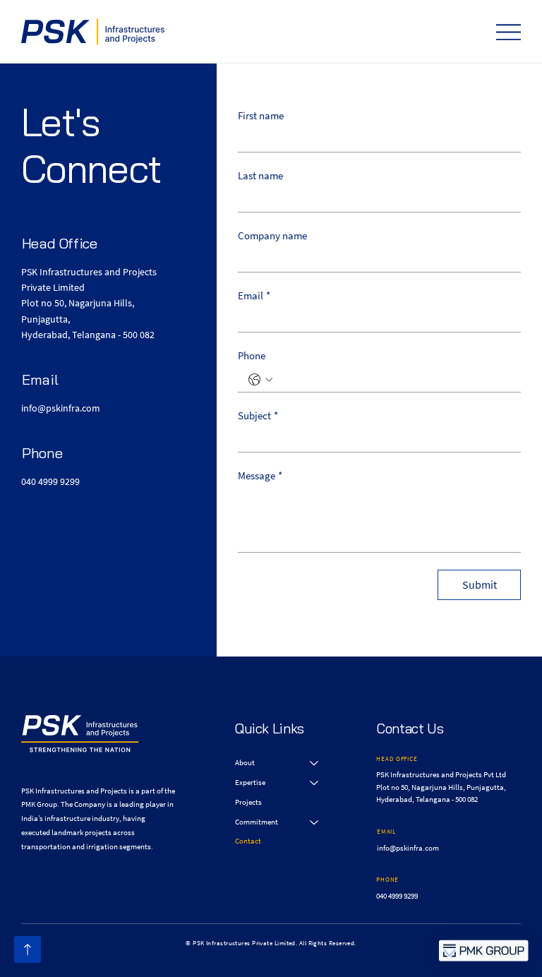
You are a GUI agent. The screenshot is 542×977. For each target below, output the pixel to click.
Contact (248, 841)
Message (260, 475)
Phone (251, 355)
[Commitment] (314, 822)
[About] (314, 763)
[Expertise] (314, 783)
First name (261, 115)
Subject (258, 415)
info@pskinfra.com (60, 408)
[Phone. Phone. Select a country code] (260, 379)
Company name (272, 235)
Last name (260, 175)
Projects (248, 802)
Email (254, 295)
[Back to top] (27, 949)
